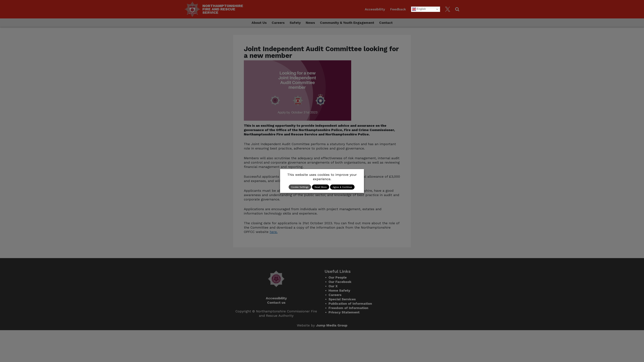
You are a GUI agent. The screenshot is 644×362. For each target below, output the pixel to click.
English (421, 9)
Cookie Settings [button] (300, 187)
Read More (320, 187)
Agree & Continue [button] (342, 187)
